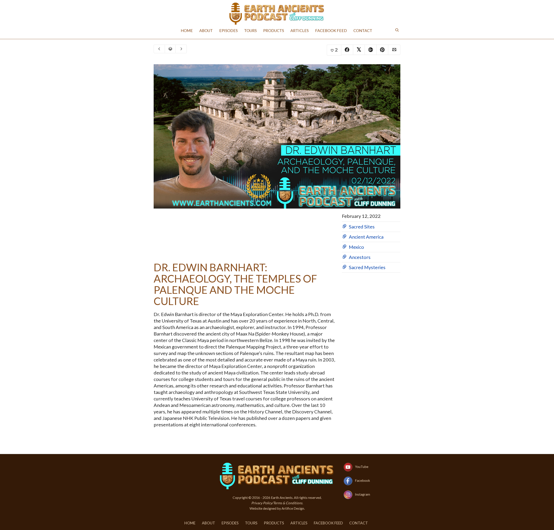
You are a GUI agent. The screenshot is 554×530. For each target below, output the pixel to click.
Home (199, 30)
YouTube (361, 466)
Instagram (362, 494)
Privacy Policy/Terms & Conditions (276, 503)
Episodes (235, 30)
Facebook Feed (324, 30)
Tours (254, 30)
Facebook (362, 480)
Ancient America (366, 237)
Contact (352, 30)
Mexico (356, 247)
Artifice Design (293, 508)
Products (274, 30)
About (216, 30)
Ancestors (359, 257)
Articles (297, 30)
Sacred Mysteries (367, 267)
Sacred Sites (362, 227)
